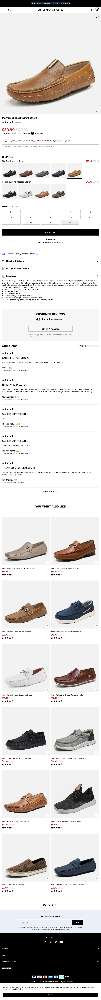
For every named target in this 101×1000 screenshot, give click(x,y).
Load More (48, 492)
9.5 (31, 217)
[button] (4, 10)
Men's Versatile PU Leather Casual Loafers (18, 568)
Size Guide (15, 206)
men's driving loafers (24, 283)
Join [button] (77, 922)
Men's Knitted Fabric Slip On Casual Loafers (67, 758)
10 (50, 217)
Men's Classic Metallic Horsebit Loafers (65, 568)
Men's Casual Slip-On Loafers (13, 885)
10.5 (70, 217)
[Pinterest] (55, 941)
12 (11, 222)
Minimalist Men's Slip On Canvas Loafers (66, 632)
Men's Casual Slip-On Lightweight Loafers (17, 758)
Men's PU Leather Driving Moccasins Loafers (67, 695)
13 (31, 222)
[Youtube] (61, 941)
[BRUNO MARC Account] (90, 10)
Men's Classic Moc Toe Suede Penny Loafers (67, 885)
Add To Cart (50, 232)
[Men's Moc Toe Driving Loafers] (9, 171)
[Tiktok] (50, 941)
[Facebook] (40, 941)
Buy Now (50, 240)
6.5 (11, 212)
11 (89, 217)
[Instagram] (45, 941)
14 (50, 222)
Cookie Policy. (17, 989)
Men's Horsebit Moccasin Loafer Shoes (16, 632)
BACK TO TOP (48, 905)
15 (70, 222)
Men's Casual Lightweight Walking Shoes (66, 821)
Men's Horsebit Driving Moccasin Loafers (17, 821)
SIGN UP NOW (65, 3)
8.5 (90, 212)
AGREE (50, 995)
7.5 (50, 212)
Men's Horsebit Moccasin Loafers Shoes (17, 695)
